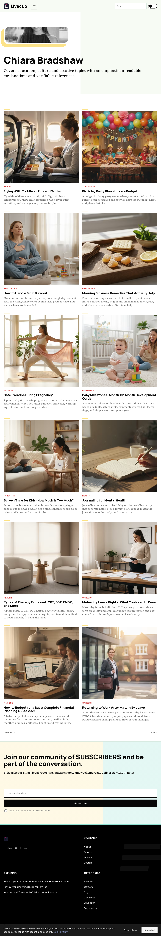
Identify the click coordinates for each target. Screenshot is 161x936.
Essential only (130, 930)
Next (154, 732)
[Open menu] (34, 6)
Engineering (90, 908)
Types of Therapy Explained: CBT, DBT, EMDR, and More (38, 604)
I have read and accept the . (30, 810)
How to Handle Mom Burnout (25, 293)
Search (88, 862)
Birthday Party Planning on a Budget (110, 191)
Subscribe (80, 803)
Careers (88, 887)
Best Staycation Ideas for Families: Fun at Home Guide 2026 (36, 881)
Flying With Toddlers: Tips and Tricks (32, 191)
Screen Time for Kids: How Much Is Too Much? (39, 500)
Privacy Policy (43, 810)
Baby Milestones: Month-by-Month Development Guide (119, 397)
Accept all (149, 930)
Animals (88, 881)
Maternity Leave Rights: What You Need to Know (119, 602)
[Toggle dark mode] (152, 6)
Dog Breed (89, 897)
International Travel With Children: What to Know (30, 892)
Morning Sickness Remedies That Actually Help (118, 293)
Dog (86, 892)
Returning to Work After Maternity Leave (113, 707)
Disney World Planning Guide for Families (25, 887)
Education (89, 902)
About (87, 846)
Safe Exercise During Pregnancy (28, 395)
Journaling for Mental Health (104, 500)
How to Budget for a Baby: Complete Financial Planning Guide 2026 (39, 709)
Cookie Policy (60, 931)
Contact (88, 852)
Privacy (88, 857)
